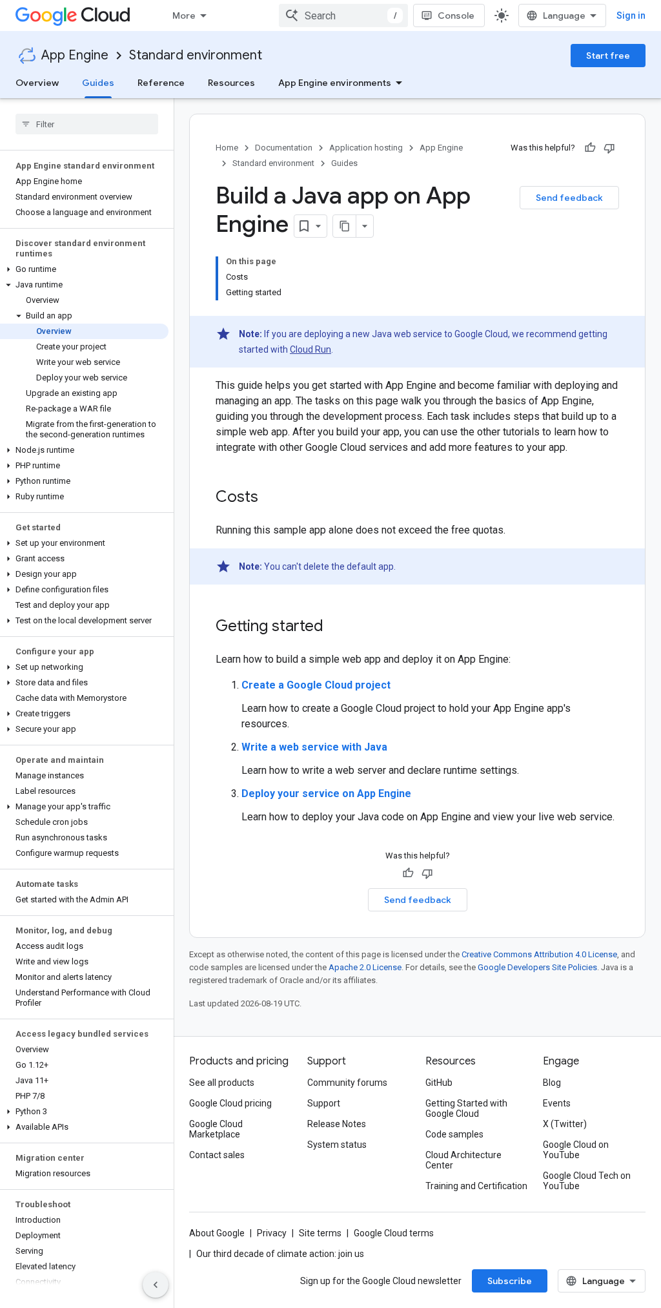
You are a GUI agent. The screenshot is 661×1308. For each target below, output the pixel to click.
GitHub (439, 1082)
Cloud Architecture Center (463, 1160)
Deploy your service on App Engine (326, 793)
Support (323, 1103)
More (184, 15)
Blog (552, 1082)
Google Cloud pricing (230, 1103)
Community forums (347, 1082)
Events (557, 1103)
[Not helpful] (609, 148)
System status (337, 1144)
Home (227, 147)
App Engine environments (334, 82)
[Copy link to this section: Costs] (271, 498)
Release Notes (336, 1124)
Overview (37, 82)
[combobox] (343, 15)
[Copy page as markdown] (344, 226)
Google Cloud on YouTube (576, 1149)
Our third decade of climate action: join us (280, 1254)
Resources (231, 82)
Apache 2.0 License (365, 967)
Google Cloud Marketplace (216, 1129)
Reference (161, 82)
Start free (608, 55)
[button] (84, 269)
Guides (98, 82)
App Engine (74, 55)
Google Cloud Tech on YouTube (587, 1180)
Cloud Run (310, 349)
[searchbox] (86, 124)
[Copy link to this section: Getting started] (336, 627)
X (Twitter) (565, 1124)
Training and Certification (476, 1186)
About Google (217, 1233)
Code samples (454, 1134)
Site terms (320, 1233)
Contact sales (217, 1155)
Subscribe (509, 1281)
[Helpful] (590, 148)
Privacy (272, 1233)
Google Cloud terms (394, 1233)
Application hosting (366, 147)
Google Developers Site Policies (537, 967)
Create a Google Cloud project (316, 685)
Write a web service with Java (314, 747)
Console (456, 15)
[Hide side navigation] (155, 1285)
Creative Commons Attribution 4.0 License (539, 954)
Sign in (631, 15)
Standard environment (195, 55)
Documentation (283, 147)
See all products (221, 1082)
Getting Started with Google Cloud (466, 1108)
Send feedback (569, 197)
